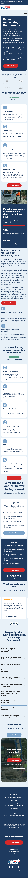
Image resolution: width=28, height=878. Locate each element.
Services (14, 800)
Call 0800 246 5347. (14, 827)
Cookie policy (14, 853)
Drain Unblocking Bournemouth (14, 805)
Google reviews (19, 768)
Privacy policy (14, 847)
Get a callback (14, 808)
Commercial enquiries (14, 803)
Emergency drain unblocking (14, 797)
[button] (14, 13)
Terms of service (14, 849)
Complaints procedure (14, 851)
